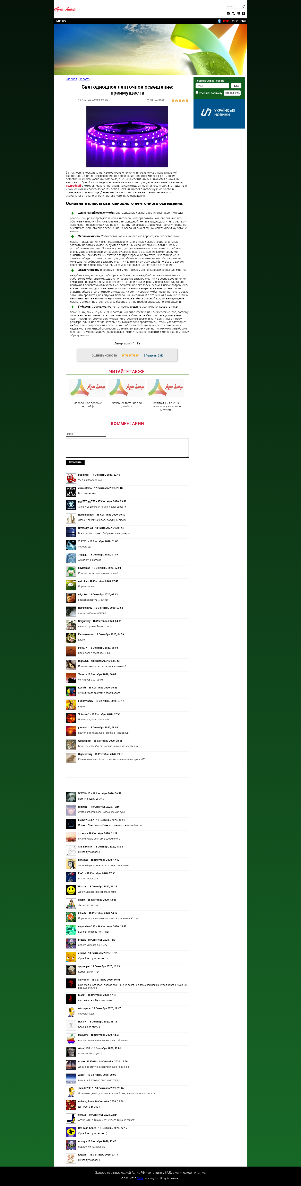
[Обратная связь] (228, 13)
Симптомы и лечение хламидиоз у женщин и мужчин (165, 406)
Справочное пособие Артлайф (88, 404)
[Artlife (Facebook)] (243, 13)
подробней (73, 185)
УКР (235, 21)
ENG (243, 21)
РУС (226, 21)
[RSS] (238, 13)
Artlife (140, 1178)
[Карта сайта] (233, 13)
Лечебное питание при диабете (127, 404)
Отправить (75, 462)
